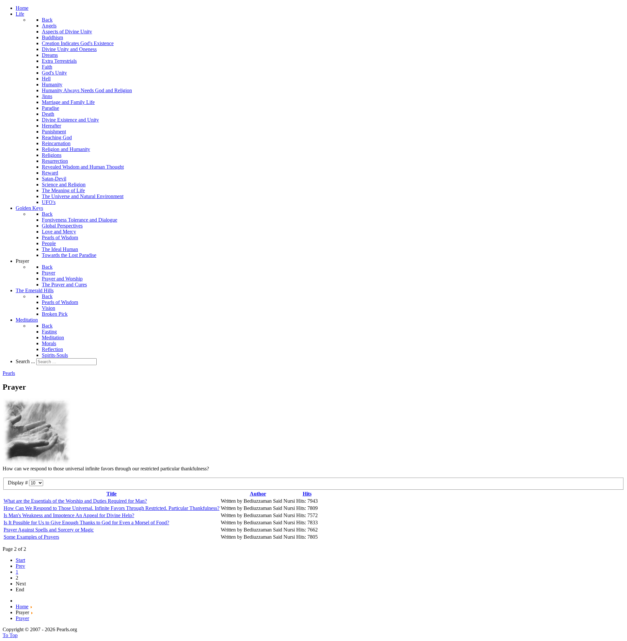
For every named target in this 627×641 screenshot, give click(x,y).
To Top (10, 635)
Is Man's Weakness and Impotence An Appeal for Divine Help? (69, 515)
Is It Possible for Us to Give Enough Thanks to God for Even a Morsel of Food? (86, 522)
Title (111, 494)
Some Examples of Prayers (31, 537)
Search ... (25, 361)
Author (258, 494)
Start (20, 560)
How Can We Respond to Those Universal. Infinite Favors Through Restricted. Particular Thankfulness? (111, 508)
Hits (307, 494)
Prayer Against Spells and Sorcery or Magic (49, 529)
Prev (20, 566)
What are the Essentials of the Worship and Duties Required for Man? (75, 501)
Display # (18, 482)
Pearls (9, 373)
